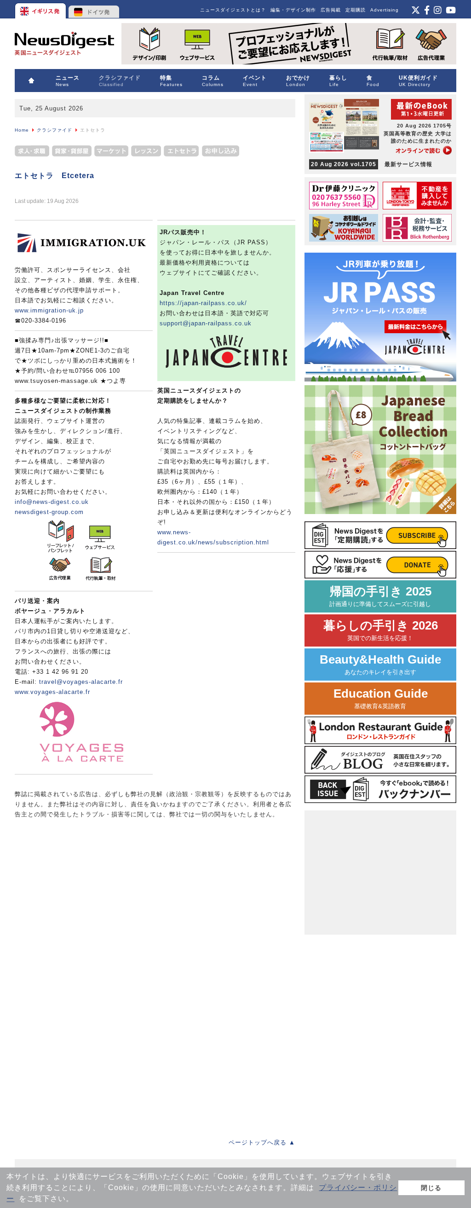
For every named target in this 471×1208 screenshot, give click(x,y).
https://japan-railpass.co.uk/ (203, 303)
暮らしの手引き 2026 (380, 630)
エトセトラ (181, 152)
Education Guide (380, 698)
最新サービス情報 (371, 164)
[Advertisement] (84, 888)
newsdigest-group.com (49, 512)
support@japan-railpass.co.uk (206, 323)
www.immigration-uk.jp (49, 310)
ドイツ (94, 9)
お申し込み (220, 152)
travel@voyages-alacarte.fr (81, 681)
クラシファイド (54, 130)
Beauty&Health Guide (380, 664)
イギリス (41, 9)
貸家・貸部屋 (72, 152)
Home (22, 130)
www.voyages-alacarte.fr (52, 691)
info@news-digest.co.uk (52, 501)
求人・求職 (33, 152)
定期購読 (355, 9)
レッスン (146, 152)
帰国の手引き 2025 (380, 596)
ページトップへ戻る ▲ (262, 1142)
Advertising (384, 9)
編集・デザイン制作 (293, 9)
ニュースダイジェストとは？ (233, 9)
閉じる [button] (431, 1187)
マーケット (111, 152)
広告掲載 (331, 9)
